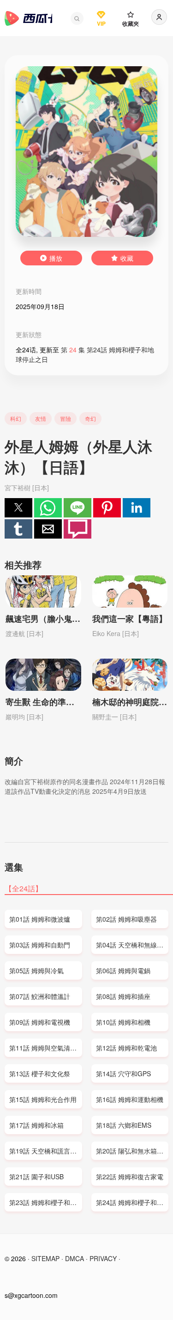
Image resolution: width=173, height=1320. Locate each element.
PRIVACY (103, 1258)
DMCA (74, 1258)
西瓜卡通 (28, 18)
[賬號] (159, 17)
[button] (77, 18)
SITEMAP (45, 1258)
